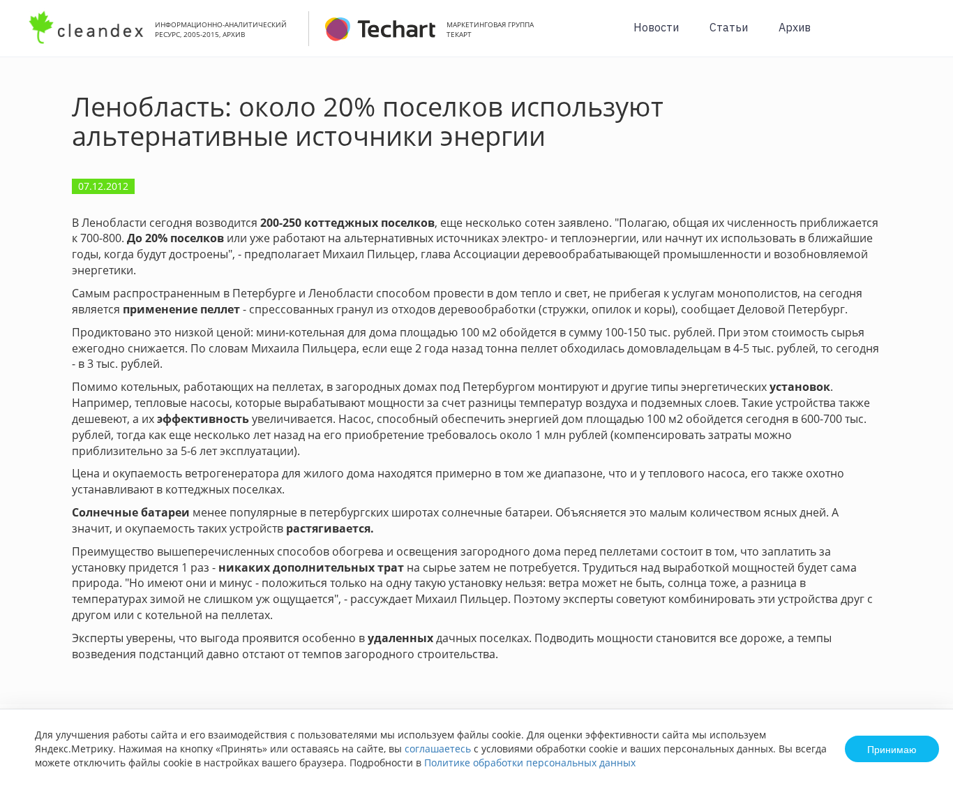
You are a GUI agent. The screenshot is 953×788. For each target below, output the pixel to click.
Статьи (729, 27)
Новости (656, 27)
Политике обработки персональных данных (530, 762)
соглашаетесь (438, 748)
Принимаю (892, 749)
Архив (795, 27)
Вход (921, 36)
